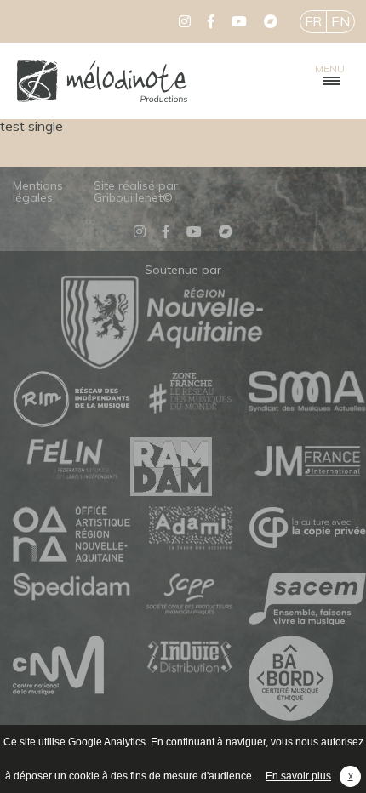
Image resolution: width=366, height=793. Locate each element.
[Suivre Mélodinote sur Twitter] (185, 21)
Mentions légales (38, 191)
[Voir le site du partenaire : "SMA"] (307, 392)
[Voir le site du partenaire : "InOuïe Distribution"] (189, 658)
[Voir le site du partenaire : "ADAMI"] (189, 528)
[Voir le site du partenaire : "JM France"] (307, 459)
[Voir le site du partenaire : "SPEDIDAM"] (71, 587)
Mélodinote (102, 81)
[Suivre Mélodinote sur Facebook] (211, 21)
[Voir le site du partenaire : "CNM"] (71, 666)
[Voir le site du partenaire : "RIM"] (71, 400)
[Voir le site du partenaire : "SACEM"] (307, 600)
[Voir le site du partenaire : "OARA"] (71, 535)
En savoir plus (298, 776)
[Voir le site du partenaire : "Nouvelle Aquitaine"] (162, 364)
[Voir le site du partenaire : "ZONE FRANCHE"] (189, 393)
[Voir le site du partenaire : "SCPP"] (189, 595)
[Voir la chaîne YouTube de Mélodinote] (239, 21)
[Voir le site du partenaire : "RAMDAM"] (189, 467)
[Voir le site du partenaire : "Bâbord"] (307, 679)
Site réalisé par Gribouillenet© (136, 191)
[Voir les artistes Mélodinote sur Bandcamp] (270, 21)
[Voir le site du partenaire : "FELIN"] (71, 459)
